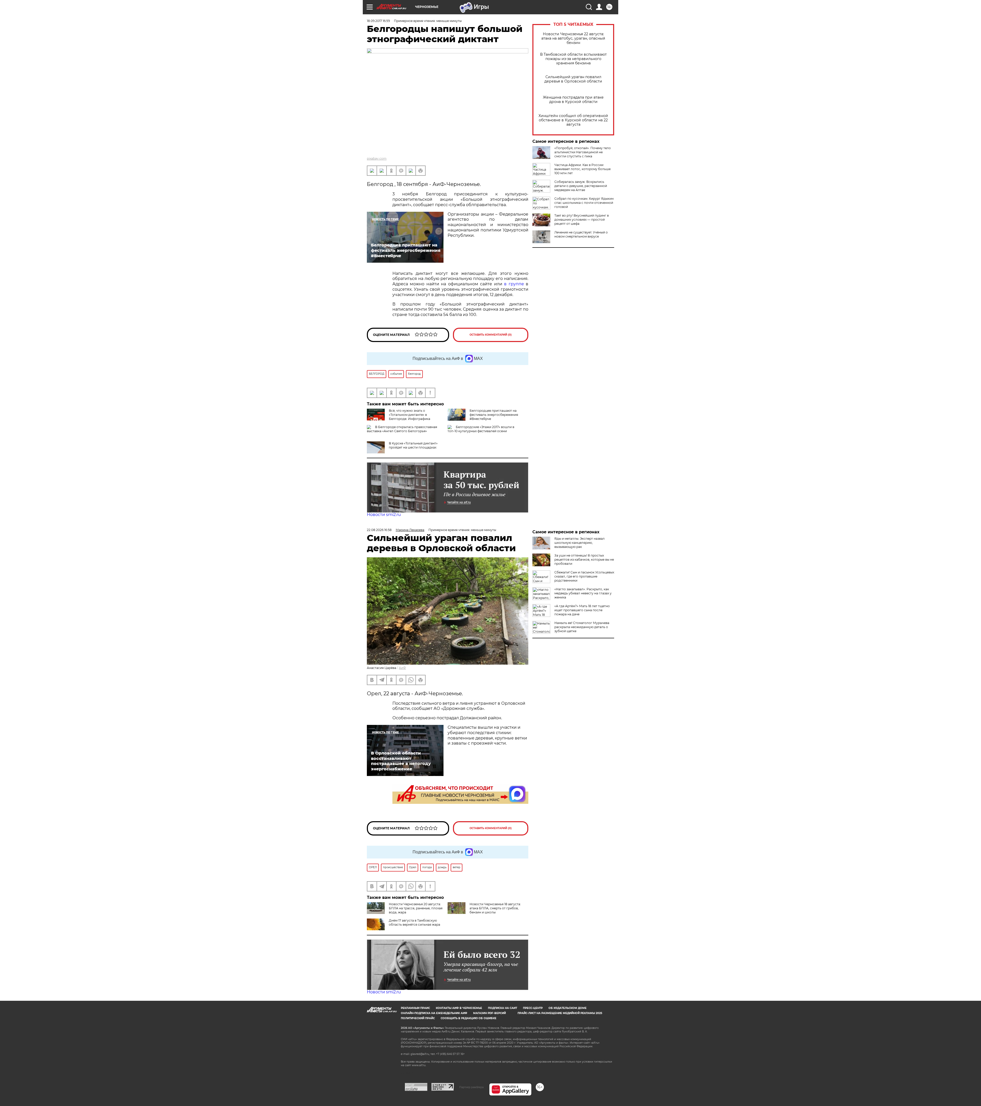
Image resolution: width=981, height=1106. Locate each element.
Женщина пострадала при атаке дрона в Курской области (573, 99)
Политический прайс (418, 1018)
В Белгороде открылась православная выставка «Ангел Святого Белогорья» (402, 429)
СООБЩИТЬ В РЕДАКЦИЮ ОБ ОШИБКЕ (468, 1018)
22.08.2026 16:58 (379, 530)
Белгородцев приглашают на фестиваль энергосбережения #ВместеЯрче (494, 415)
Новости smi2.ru (384, 514)
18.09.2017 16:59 (378, 21)
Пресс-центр (533, 1008)
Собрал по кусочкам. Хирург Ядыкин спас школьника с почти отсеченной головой (584, 203)
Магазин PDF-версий (489, 1013)
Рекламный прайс (415, 1008)
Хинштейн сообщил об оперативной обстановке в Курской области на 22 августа (573, 120)
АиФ (402, 668)
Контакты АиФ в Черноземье (459, 1008)
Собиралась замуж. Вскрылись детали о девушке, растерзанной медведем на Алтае (580, 186)
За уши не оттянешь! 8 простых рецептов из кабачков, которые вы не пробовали (584, 560)
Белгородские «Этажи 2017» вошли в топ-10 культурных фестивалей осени (481, 429)
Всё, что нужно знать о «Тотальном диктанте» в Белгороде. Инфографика (409, 415)
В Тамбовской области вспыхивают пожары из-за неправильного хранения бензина (573, 58)
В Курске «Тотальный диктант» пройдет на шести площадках (413, 445)
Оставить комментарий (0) (491, 334)
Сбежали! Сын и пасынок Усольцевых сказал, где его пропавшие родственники (584, 576)
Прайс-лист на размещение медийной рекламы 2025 (560, 1013)
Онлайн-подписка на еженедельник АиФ (434, 1013)
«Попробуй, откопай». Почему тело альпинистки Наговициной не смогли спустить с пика (582, 152)
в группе (515, 283)
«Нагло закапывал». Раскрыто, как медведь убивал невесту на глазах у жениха (583, 593)
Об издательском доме (567, 1008)
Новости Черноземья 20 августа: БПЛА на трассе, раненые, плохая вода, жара (415, 908)
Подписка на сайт (502, 1008)
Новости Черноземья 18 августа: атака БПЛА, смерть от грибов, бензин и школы (495, 908)
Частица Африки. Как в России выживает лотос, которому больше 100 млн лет (582, 169)
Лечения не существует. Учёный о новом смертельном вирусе (581, 234)
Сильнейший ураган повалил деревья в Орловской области (573, 79)
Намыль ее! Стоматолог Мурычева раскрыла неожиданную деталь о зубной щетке (581, 627)
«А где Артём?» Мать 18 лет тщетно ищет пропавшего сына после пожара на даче (582, 610)
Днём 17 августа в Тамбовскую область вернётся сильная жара (414, 922)
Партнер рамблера (471, 1087)
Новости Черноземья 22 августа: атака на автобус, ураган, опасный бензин (573, 38)
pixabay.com (377, 158)
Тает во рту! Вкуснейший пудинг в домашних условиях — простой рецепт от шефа (581, 220)
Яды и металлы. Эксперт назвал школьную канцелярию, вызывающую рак (579, 543)
